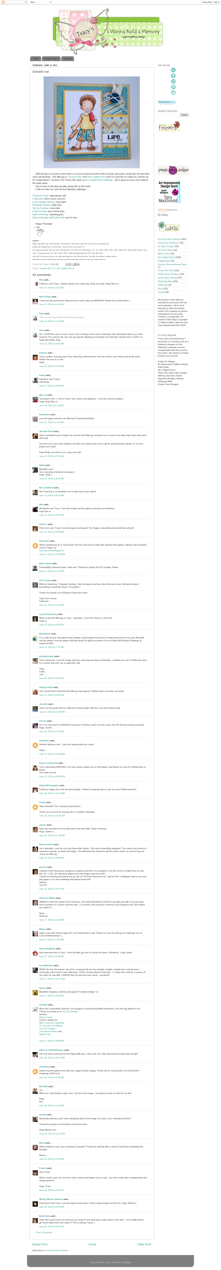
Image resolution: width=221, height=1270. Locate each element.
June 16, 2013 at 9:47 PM (51, 889)
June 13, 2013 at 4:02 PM (51, 625)
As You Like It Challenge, (51, 1026)
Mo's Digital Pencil (97, 177)
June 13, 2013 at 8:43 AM (51, 495)
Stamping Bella (165, 281)
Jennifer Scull (46, 431)
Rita (41, 280)
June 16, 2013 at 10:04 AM (52, 816)
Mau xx (43, 395)
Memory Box (164, 254)
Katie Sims (44, 1216)
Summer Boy (74, 177)
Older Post (144, 1244)
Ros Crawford (46, 488)
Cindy (42, 802)
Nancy (42, 988)
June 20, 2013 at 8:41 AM (51, 1226)
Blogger (127, 1262)
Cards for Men (39, 211)
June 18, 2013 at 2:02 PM (51, 1077)
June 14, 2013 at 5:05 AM (51, 678)
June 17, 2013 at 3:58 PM (51, 1041)
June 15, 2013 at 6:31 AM (51, 731)
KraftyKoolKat (46, 656)
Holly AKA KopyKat (49, 785)
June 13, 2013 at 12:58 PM (52, 554)
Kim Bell (43, 1086)
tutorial (161, 292)
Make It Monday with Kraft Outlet (48, 217)
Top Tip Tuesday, (47, 1028)
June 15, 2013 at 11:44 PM (52, 793)
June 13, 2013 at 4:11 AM (51, 288)
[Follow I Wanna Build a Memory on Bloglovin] (167, 104)
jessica (42, 867)
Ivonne (42, 721)
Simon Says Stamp (167, 278)
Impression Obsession (168, 243)
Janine (42, 825)
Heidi (42, 465)
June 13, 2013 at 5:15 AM (51, 344)
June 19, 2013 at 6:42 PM (51, 1190)
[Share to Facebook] (75, 264)
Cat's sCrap (45, 580)
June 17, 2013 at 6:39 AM (51, 956)
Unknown (44, 541)
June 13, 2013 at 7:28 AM (51, 405)
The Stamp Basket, (48, 1031)
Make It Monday (40, 214)
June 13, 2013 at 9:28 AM (51, 532)
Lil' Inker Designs (166, 246)
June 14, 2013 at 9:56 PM (51, 695)
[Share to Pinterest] (78, 264)
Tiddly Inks (163, 285)
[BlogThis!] (69, 264)
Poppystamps (164, 261)
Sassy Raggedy (47, 948)
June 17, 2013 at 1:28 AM (51, 939)
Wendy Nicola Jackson (51, 1199)
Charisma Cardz (40, 195)
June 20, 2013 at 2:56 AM (51, 1207)
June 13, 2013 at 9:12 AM (51, 515)
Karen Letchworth (48, 763)
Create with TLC (47, 268)
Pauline (43, 353)
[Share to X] (72, 264)
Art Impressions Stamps (169, 239)
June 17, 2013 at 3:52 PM (51, 996)
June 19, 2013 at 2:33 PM (51, 1159)
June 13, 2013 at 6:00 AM (51, 386)
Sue (41, 504)
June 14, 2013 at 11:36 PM (52, 712)
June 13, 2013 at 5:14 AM (51, 321)
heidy (42, 375)
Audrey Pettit (46, 687)
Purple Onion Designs (168, 274)
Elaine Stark (45, 563)
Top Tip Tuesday (40, 208)
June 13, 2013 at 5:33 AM (51, 366)
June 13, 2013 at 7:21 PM (51, 647)
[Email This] (66, 264)
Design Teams (51, 58)
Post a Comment (44, 1232)
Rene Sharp (45, 297)
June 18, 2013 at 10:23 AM (52, 1058)
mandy (42, 1114)
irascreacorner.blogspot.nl (51, 550)
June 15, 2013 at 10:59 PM (52, 776)
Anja (41, 313)
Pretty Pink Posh (165, 270)
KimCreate (44, 414)
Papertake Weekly (41, 205)
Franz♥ (42, 1168)
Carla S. (43, 524)
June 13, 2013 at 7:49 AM (51, 456)
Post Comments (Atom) (56, 1250)
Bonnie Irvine (46, 844)
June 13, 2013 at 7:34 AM (51, 422)
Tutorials (67, 58)
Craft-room (37, 199)
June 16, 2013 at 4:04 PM (51, 858)
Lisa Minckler (46, 965)
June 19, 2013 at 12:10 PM (52, 1134)
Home (36, 58)
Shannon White (47, 898)
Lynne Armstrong (48, 614)
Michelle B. (45, 634)
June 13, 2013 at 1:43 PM (51, 605)
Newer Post (39, 1244)
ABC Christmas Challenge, (51, 1023)
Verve (160, 288)
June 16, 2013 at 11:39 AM (52, 835)
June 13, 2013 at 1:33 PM (51, 571)
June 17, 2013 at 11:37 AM (52, 979)
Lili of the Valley (165, 250)
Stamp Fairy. (45, 1034)
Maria (42, 1143)
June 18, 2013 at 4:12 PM (51, 1105)
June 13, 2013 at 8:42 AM (51, 479)
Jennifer (43, 704)
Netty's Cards (45, 1017)
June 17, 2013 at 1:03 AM (51, 920)
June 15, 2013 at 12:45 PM (52, 754)
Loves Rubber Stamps (43, 202)
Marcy (42, 929)
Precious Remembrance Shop (172, 264)
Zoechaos (44, 1067)
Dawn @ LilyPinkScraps (51, 1050)
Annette (43, 1005)
